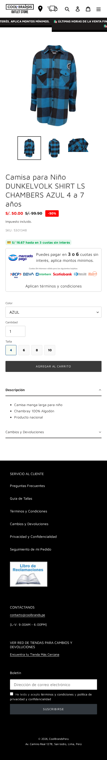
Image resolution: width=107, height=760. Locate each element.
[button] (53, 390)
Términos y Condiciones (28, 511)
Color (9, 303)
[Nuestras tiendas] (40, 8)
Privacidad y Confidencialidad (33, 536)
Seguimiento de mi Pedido (30, 549)
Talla (8, 341)
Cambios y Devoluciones (29, 524)
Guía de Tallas (21, 498)
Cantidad (11, 322)
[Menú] (98, 8)
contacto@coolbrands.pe (27, 615)
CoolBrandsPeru (59, 738)
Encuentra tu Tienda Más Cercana (34, 654)
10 (50, 350)
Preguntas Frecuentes (27, 486)
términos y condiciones (57, 694)
